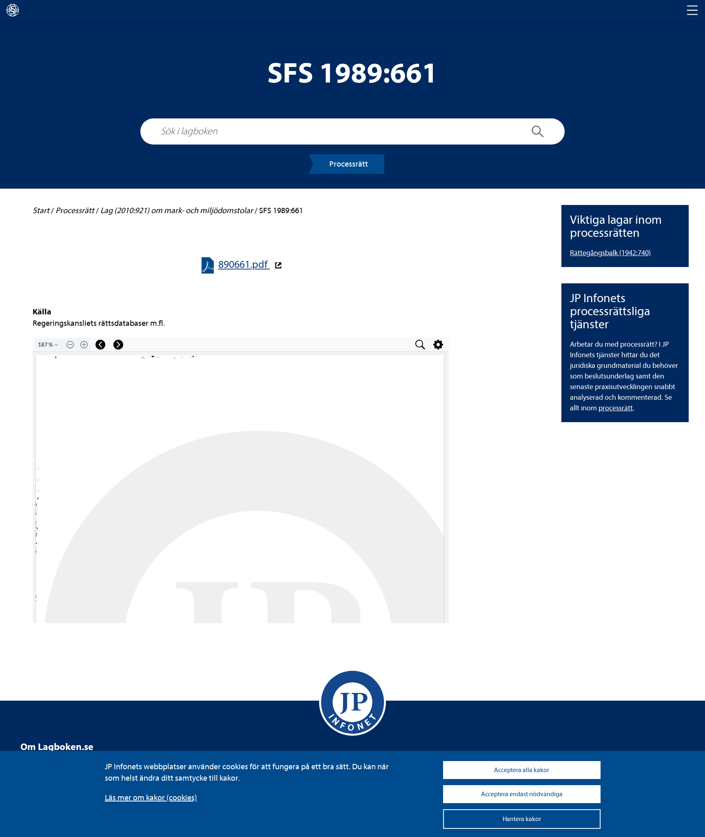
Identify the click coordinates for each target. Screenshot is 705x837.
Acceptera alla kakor (521, 770)
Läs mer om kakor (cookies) (151, 797)
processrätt (616, 408)
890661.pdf (244, 264)
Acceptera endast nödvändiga (522, 794)
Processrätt (348, 164)
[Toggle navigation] (692, 10)
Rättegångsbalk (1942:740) (610, 253)
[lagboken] (12, 10)
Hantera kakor (522, 819)
